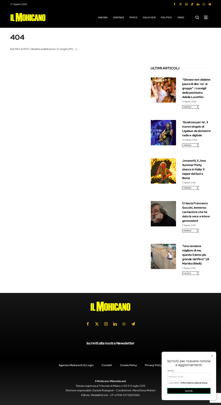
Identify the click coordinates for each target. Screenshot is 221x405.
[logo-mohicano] (28, 13)
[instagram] (186, 4)
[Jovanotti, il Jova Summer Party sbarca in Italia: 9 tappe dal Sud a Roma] (163, 160)
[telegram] (209, 4)
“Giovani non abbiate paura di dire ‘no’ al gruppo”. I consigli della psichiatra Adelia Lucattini (196, 88)
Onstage (187, 107)
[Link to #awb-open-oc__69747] (206, 17)
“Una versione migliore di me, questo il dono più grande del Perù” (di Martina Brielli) (195, 254)
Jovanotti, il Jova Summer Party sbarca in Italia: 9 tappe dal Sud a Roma (194, 169)
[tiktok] (192, 4)
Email (171, 370)
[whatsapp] (204, 4)
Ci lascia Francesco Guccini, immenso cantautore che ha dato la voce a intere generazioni (196, 212)
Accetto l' (189, 383)
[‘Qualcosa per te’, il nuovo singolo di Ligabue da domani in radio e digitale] (163, 122)
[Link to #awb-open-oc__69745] (197, 17)
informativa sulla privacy (194, 382)
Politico (187, 273)
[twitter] (180, 4)
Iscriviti (189, 390)
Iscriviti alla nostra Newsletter (111, 343)
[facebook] (174, 4)
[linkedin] (198, 4)
